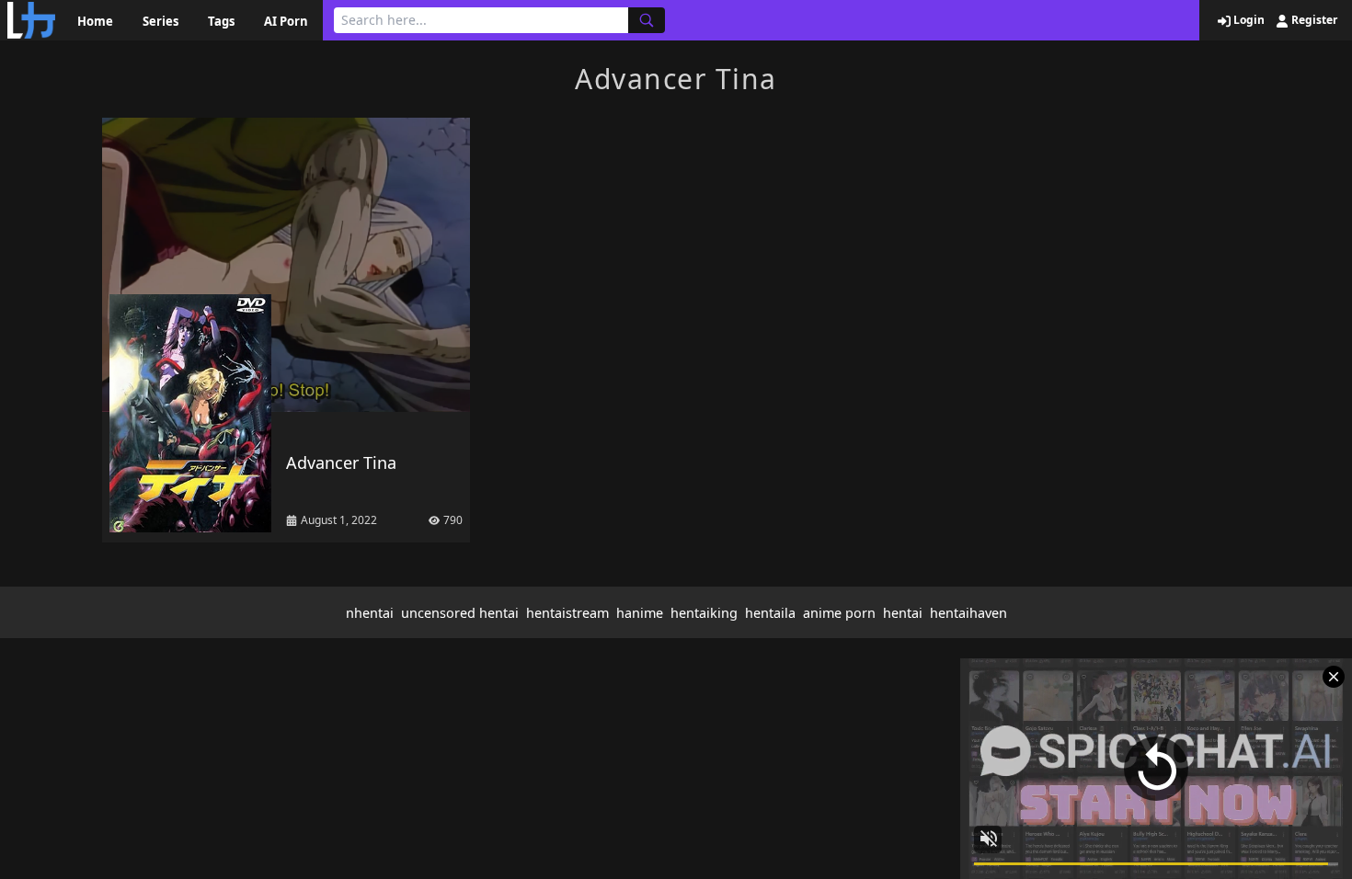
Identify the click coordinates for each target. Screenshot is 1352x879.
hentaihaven (968, 613)
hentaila (770, 613)
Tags (221, 21)
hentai (902, 613)
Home (95, 21)
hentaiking (704, 613)
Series (160, 21)
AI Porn (286, 21)
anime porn (839, 613)
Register (1313, 20)
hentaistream (567, 613)
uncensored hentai (460, 613)
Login (1248, 20)
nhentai (370, 613)
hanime (639, 613)
